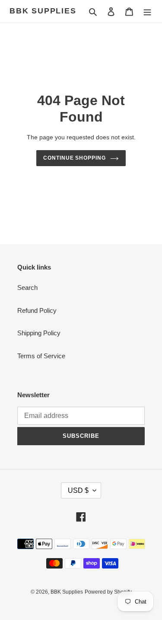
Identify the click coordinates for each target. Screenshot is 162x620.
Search (27, 287)
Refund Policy (37, 310)
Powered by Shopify (108, 592)
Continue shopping (74, 158)
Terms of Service (41, 356)
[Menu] (147, 11)
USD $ (78, 490)
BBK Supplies (43, 10)
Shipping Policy (38, 333)
